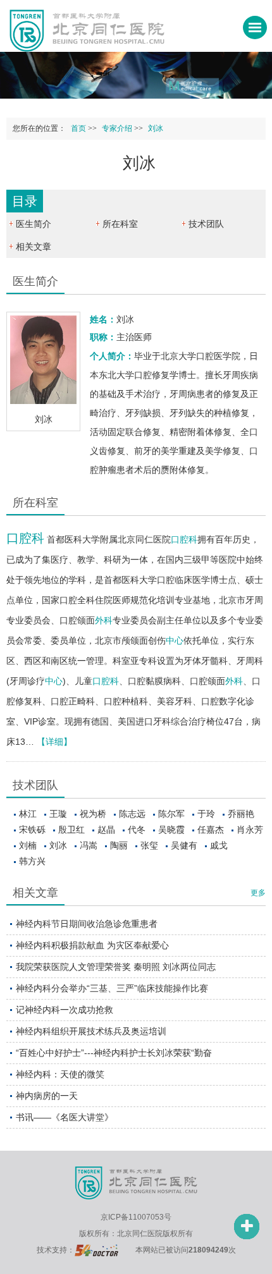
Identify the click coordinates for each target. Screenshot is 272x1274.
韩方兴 (32, 861)
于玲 (206, 814)
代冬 (136, 829)
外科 (104, 620)
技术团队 (206, 224)
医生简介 (33, 224)
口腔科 (25, 538)
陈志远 (132, 814)
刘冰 (58, 845)
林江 (28, 814)
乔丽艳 (241, 814)
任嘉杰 (210, 829)
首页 (78, 128)
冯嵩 (88, 845)
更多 (258, 892)
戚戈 (219, 845)
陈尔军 (171, 814)
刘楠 (28, 845)
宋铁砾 (32, 829)
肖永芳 (250, 829)
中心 (174, 640)
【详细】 (54, 742)
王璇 (58, 814)
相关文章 (33, 247)
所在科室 (120, 224)
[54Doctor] (96, 1250)
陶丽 (119, 845)
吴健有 (184, 845)
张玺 (149, 845)
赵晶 (106, 829)
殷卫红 (71, 829)
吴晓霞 (171, 829)
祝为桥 (93, 814)
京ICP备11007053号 (136, 1217)
